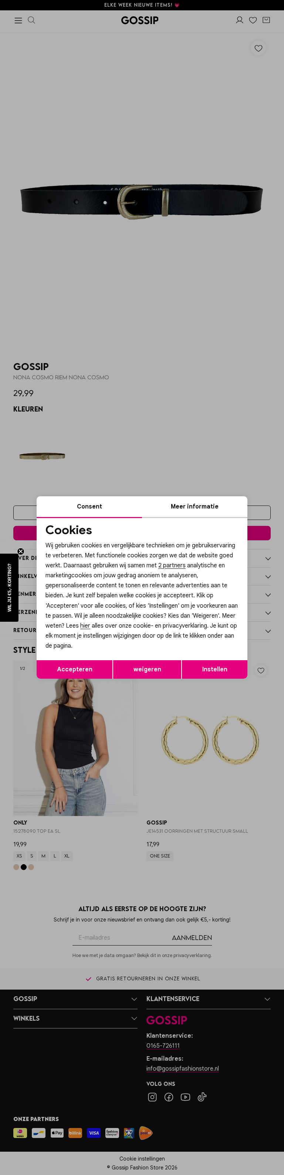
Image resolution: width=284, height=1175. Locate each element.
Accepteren (74, 669)
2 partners (172, 565)
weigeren (147, 669)
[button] (9, 588)
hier (85, 626)
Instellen (214, 669)
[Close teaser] (20, 551)
